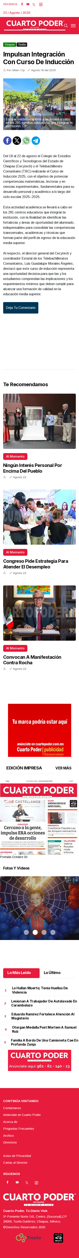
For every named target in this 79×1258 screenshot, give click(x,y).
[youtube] (28, 4)
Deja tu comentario (21, 308)
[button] (39, 831)
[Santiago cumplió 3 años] (39, 913)
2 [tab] (35, 851)
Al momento (15, 456)
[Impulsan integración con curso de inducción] (39, 104)
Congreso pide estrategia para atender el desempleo (35, 563)
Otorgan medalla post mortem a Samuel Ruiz (44, 1029)
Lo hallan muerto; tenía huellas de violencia (40, 990)
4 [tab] (52, 851)
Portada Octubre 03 (13, 857)
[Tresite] (28, 1237)
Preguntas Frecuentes (18, 1128)
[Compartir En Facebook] (7, 144)
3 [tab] (44, 851)
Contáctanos (12, 1108)
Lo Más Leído (19, 972)
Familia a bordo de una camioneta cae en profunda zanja (44, 1042)
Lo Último (52, 972)
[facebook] (22, 4)
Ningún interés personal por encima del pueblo (32, 468)
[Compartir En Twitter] (17, 144)
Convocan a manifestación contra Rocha (32, 659)
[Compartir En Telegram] (36, 144)
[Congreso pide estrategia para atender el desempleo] (39, 517)
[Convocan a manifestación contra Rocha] (39, 613)
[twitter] (33, 4)
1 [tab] (26, 851)
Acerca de (10, 1122)
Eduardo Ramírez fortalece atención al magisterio (42, 1016)
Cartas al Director (15, 1162)
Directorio (10, 1142)
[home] (34, 25)
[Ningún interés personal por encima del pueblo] (39, 421)
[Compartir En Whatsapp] (26, 144)
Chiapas (10, 44)
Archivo (8, 1135)
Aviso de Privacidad (17, 1156)
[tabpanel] (39, 819)
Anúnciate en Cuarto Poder (22, 1115)
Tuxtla (22, 44)
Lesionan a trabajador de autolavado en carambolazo (44, 1003)
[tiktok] (40, 4)
